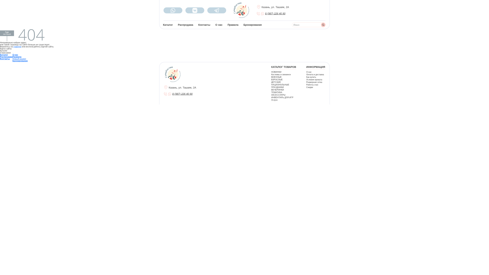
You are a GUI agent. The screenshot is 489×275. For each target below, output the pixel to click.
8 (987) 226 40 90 (275, 13)
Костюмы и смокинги (281, 74)
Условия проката (314, 80)
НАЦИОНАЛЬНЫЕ (280, 85)
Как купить (311, 77)
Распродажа (185, 24)
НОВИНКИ (276, 72)
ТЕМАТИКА (276, 92)
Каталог (168, 24)
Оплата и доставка (315, 74)
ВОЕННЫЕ (276, 77)
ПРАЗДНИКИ (277, 87)
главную (17, 47)
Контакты (204, 24)
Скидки (309, 87)
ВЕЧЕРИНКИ (277, 90)
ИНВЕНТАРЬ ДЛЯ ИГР (282, 97)
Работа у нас (312, 85)
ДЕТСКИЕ (276, 82)
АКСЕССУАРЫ (278, 95)
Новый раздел (19, 59)
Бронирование (252, 24)
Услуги (274, 100)
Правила (233, 24)
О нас (218, 24)
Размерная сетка (314, 82)
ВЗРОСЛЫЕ (277, 80)
